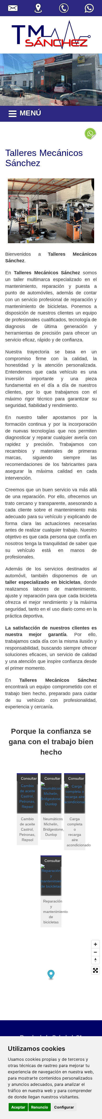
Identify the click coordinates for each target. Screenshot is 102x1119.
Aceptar (18, 1107)
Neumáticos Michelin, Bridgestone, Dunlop (52, 827)
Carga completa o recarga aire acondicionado (76, 832)
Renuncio (39, 1107)
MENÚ (30, 113)
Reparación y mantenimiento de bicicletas (52, 911)
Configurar (64, 1107)
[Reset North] (95, 960)
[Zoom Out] (95, 952)
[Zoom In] (95, 944)
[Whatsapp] (90, 133)
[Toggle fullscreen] (95, 970)
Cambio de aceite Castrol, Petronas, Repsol (27, 829)
